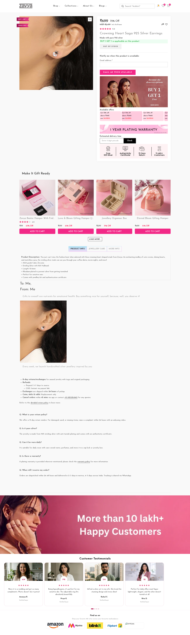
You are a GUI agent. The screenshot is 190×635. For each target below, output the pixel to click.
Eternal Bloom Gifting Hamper (152, 218)
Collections (70, 6)
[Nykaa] (134, 625)
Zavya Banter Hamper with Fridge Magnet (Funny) (46, 218)
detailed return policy (39, 403)
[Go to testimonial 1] (92, 608)
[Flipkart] (114, 625)
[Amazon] (55, 625)
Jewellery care (97, 249)
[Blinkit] (95, 625)
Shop (55, 6)
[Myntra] (75, 625)
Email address (106, 60)
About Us (88, 6)
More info (114, 249)
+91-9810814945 (70, 397)
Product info (78, 249)
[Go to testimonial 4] (98, 608)
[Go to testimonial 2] (94, 608)
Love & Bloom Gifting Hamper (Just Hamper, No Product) (88, 218)
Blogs (102, 6)
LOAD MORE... (95, 239)
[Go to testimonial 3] (96, 608)
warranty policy (83, 462)
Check (129, 141)
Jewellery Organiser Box (114, 218)
